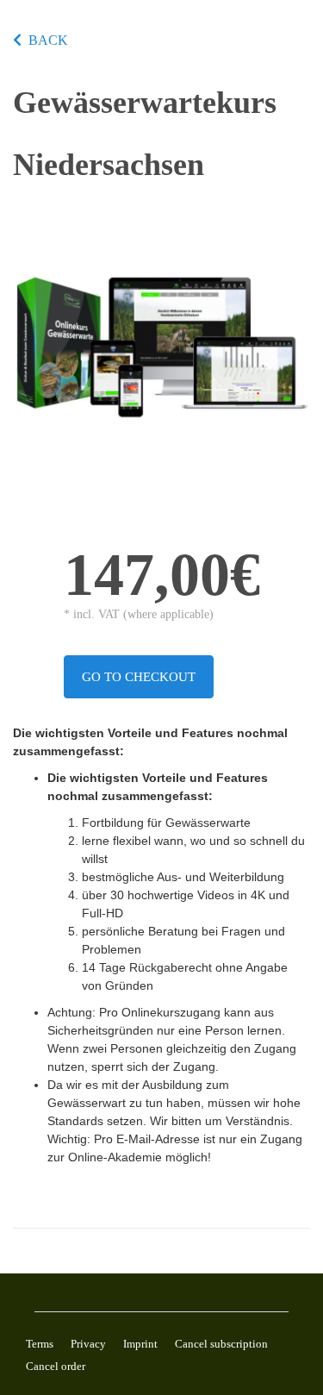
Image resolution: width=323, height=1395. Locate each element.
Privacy (88, 1343)
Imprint (140, 1343)
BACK (48, 40)
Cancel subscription (221, 1343)
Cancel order (55, 1366)
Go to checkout (139, 677)
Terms (39, 1343)
